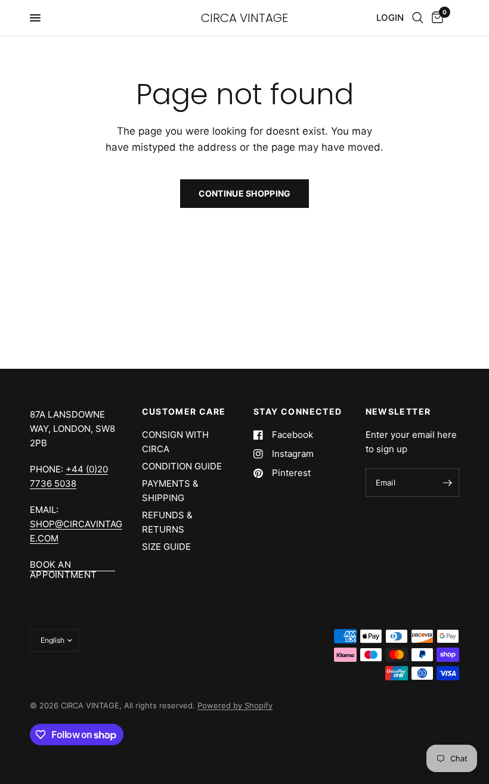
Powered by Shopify (235, 705)
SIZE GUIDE (166, 546)
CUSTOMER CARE (184, 411)
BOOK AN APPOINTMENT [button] (63, 564)
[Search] (418, 18)
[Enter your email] (447, 482)
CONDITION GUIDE (182, 466)
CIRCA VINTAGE (244, 18)
